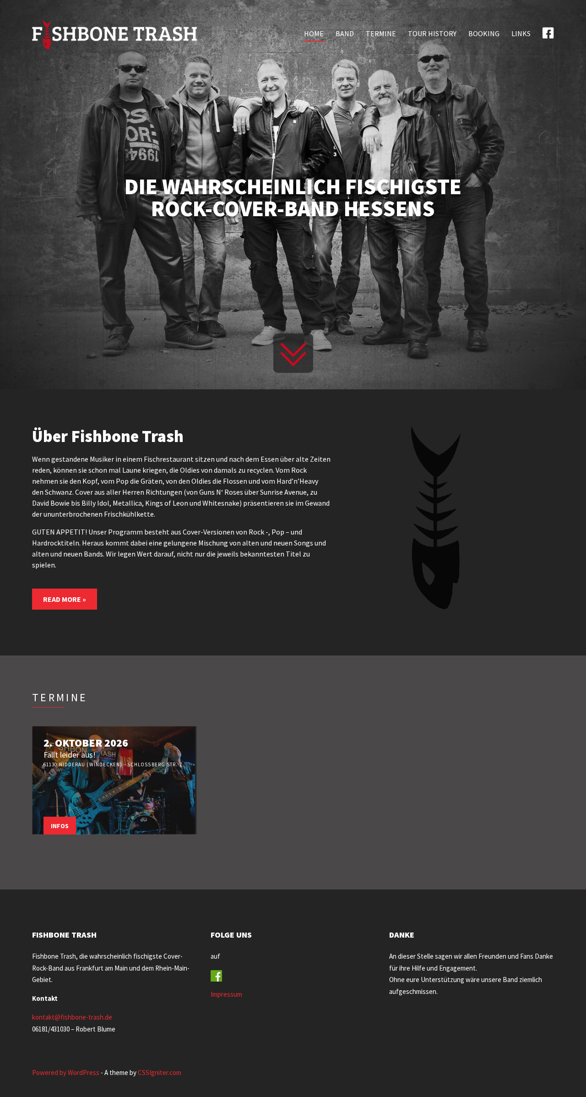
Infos (60, 826)
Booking (483, 33)
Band (345, 33)
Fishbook (548, 32)
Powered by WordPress (65, 1072)
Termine (381, 33)
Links (521, 33)
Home (314, 33)
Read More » (64, 599)
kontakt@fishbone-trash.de (72, 1017)
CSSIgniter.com (159, 1072)
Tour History (432, 33)
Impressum (226, 994)
